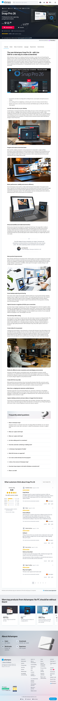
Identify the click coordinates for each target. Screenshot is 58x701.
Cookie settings (42, 670)
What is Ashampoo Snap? (14, 422)
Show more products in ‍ (47, 40)
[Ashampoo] (6, 660)
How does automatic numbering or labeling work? (20, 444)
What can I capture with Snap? (16, 431)
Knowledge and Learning (24, 674)
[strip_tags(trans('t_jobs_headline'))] (15, 689)
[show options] (53, 488)
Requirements (33, 46)
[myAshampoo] (41, 2)
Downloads (52, 671)
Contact (32, 672)
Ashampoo (53, 683)
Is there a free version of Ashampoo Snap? (18, 462)
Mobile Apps (23, 671)
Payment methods (42, 674)
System (22, 663)
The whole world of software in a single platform (27, 620)
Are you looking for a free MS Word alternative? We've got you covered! (45, 621)
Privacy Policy (43, 668)
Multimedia (23, 661)
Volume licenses (40, 46)
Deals (52, 669)
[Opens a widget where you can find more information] (53, 699)
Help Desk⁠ (52, 661)
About (41, 661)
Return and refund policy (43, 677)
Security (23, 667)
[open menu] (55, 2)
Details (11, 46)
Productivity (23, 665)
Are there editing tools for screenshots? (18, 440)
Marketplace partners (33, 684)
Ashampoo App (52, 674)
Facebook (29, 699)
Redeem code (53, 677)
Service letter (53, 681)
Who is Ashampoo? (33, 662)
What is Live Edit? (13, 470)
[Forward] (56, 615)
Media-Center (34, 690)
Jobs (32, 670)
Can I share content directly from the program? (20, 457)
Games (22, 669)
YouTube (36, 699)
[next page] (45, 583)
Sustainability (34, 664)
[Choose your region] (47, 2)
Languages (26, 46)
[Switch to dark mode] (44, 2)
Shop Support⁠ (53, 663)
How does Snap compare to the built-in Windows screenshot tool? (24, 466)
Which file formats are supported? (17, 453)
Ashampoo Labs (33, 667)
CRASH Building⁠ (32, 675)
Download (21, 27)
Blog (22, 699)
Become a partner (33, 688)
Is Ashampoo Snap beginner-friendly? (17, 449)
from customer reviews (15, 33)
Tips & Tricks (53, 679)
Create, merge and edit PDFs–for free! (9, 620)
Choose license (8, 27)
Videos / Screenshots (18, 46)
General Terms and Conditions (42, 665)
